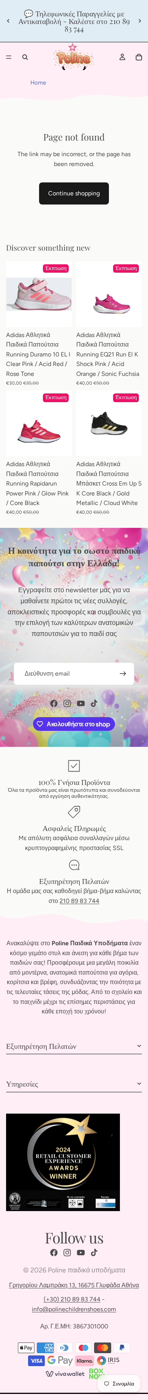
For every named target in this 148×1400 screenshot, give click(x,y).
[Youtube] (80, 703)
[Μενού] (8, 57)
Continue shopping (74, 193)
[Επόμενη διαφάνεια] (139, 21)
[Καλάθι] (139, 57)
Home (38, 82)
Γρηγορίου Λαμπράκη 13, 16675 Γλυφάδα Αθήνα (74, 1285)
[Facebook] (53, 703)
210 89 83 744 (79, 901)
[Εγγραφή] (123, 674)
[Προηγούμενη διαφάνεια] (8, 21)
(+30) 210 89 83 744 (72, 1299)
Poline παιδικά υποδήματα (86, 1270)
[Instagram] (67, 703)
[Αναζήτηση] (25, 57)
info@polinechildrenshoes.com (74, 1309)
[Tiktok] (94, 703)
